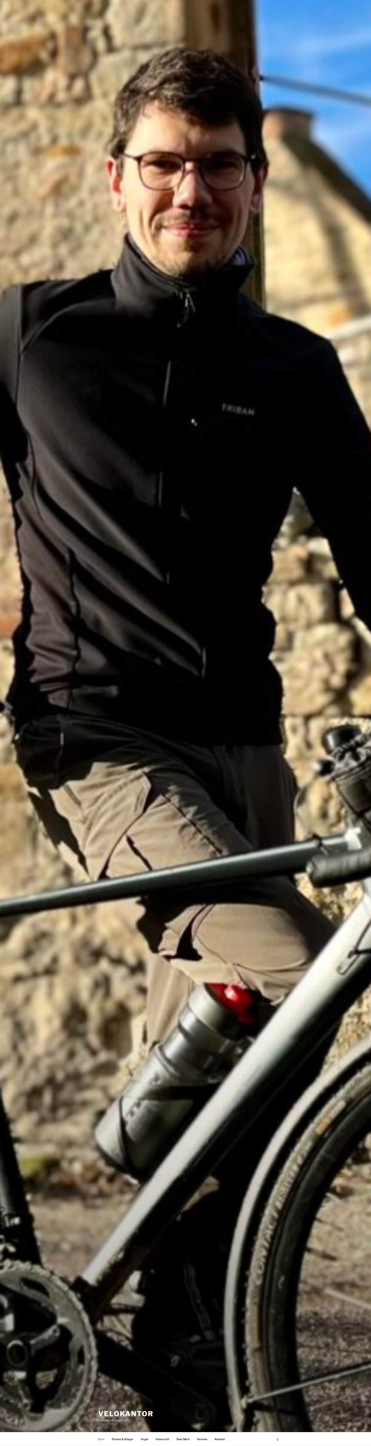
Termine (202, 1439)
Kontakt (220, 1439)
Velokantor (125, 1413)
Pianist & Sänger (123, 1439)
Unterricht (162, 1439)
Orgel (144, 1439)
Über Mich (183, 1439)
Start (101, 1439)
